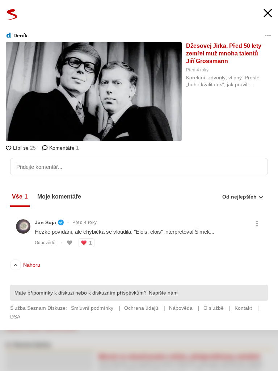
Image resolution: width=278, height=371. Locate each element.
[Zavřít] (268, 14)
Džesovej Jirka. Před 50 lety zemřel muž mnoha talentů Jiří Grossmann (223, 53)
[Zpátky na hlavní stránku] (11, 14)
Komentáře (63, 148)
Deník (20, 35)
